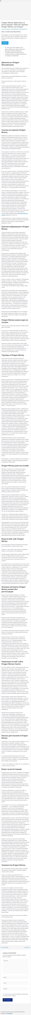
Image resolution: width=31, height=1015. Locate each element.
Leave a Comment (6, 29)
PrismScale (9, 1013)
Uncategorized (14, 29)
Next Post (27, 947)
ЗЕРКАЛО (5, 43)
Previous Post (4, 947)
